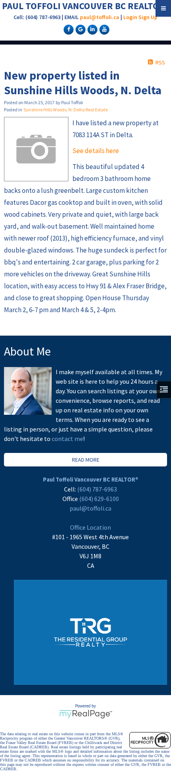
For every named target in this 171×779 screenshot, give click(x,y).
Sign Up (147, 17)
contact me (67, 439)
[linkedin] (91, 29)
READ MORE (85, 459)
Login (130, 17)
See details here (95, 150)
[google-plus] (80, 29)
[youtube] (103, 29)
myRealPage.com (86, 714)
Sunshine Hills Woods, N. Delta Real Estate (65, 110)
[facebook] (68, 29)
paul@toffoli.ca (99, 17)
